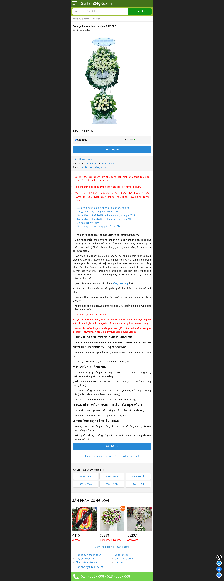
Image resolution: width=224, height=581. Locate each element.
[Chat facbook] (219, 569)
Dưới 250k (85, 476)
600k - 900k (85, 484)
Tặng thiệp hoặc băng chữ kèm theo (97, 211)
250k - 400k (112, 476)
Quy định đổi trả (85, 558)
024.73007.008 (92, 576)
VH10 (76, 535)
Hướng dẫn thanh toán (88, 554)
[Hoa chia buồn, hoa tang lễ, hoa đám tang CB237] (139, 519)
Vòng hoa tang (120, 283)
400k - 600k (138, 476)
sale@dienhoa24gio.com (93, 167)
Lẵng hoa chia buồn (92, 19)
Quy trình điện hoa (125, 558)
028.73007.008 (118, 576)
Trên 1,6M (138, 484)
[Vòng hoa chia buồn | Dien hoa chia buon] (84, 519)
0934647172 (92, 163)
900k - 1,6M (112, 484)
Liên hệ (119, 562)
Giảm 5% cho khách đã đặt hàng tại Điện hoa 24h (104, 218)
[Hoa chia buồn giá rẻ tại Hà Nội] (112, 519)
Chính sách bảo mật (87, 562)
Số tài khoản (121, 554)
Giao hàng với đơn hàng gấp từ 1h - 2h (98, 226)
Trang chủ (77, 19)
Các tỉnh (82, 139)
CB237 (132, 535)
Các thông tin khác (87, 567)
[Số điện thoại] (219, 557)
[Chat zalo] (219, 563)
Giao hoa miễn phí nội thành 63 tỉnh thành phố (103, 207)
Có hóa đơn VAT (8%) (88, 222)
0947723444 (107, 163)
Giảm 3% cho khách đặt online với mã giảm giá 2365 (106, 215)
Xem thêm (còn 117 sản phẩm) (112, 546)
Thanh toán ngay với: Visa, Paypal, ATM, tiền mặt (112, 455)
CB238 (104, 535)
